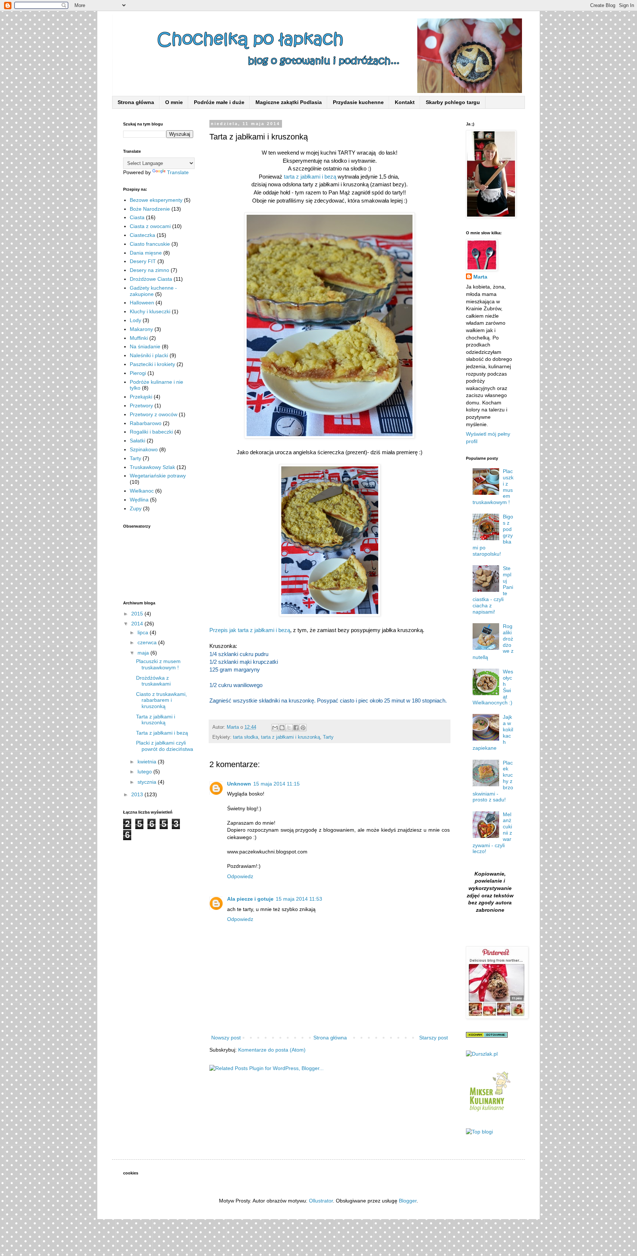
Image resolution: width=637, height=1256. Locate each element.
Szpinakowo (144, 449)
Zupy (136, 508)
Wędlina (139, 500)
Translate (178, 172)
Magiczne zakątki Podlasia (288, 102)
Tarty (328, 737)
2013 (138, 794)
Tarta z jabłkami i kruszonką (155, 720)
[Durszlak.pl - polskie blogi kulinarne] (482, 1054)
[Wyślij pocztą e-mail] (275, 727)
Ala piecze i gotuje (250, 899)
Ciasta (137, 217)
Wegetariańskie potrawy (158, 476)
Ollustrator (321, 1201)
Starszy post (433, 1038)
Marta (480, 277)
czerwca (148, 642)
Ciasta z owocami (150, 226)
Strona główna (136, 102)
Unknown (239, 784)
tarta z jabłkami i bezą (311, 176)
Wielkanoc (142, 491)
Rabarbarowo (145, 423)
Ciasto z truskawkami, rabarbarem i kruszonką (161, 700)
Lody (135, 320)
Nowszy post (226, 1038)
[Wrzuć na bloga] (282, 727)
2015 (138, 614)
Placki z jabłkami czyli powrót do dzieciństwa (164, 746)
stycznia (148, 782)
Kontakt (405, 102)
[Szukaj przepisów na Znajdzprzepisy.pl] (479, 1132)
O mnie (174, 102)
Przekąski (141, 397)
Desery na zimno (149, 270)
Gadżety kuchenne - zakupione (153, 291)
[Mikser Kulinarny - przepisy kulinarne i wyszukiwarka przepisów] (489, 1113)
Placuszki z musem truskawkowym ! (158, 664)
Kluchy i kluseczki (150, 311)
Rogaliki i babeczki (151, 432)
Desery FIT (143, 261)
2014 (138, 624)
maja (144, 653)
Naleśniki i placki (149, 355)
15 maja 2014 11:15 (276, 784)
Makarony (141, 329)
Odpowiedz (240, 876)
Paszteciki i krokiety (152, 364)
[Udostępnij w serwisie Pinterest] (303, 727)
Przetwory (141, 405)
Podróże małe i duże (219, 102)
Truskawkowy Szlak (152, 467)
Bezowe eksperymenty (156, 200)
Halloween (142, 303)
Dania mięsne (146, 253)
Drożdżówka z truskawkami (153, 681)
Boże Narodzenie (150, 209)
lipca (144, 632)
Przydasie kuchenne (358, 102)
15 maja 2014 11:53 (299, 899)
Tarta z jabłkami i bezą (162, 733)
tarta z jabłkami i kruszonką (290, 737)
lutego (145, 771)
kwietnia (148, 762)
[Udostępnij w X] (289, 727)
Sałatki (137, 441)
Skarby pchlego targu (453, 102)
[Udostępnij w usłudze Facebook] (296, 727)
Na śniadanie (145, 346)
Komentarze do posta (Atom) (272, 1050)
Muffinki (139, 338)
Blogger (408, 1201)
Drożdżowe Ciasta (151, 279)
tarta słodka (245, 737)
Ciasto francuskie (150, 244)
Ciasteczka (142, 235)
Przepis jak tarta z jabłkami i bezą (249, 630)
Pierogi (138, 373)
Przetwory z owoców (153, 414)
